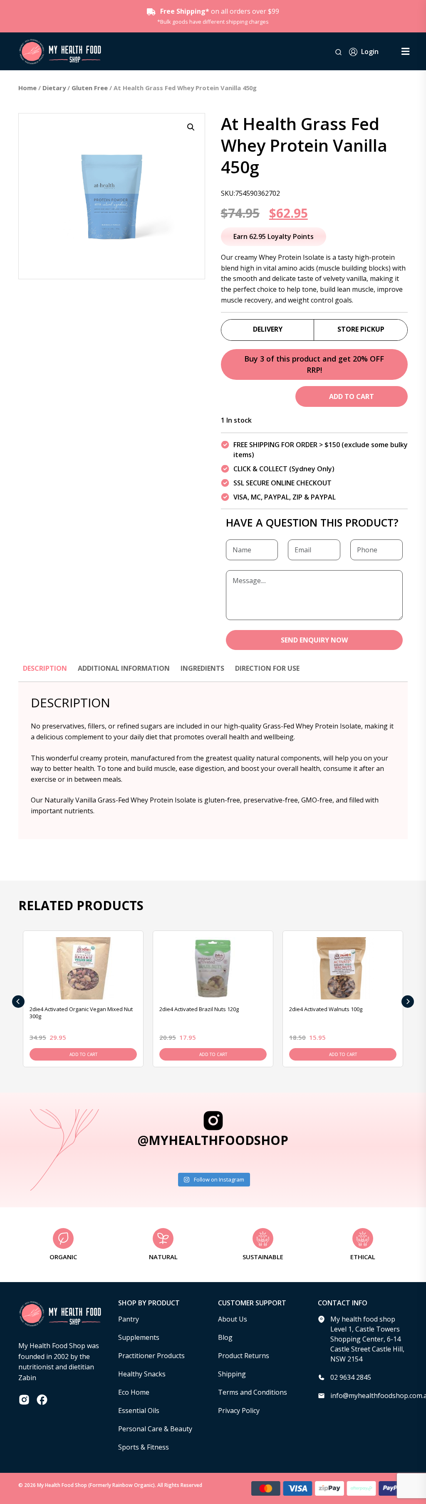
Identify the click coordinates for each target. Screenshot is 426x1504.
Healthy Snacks (142, 1373)
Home (27, 88)
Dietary (54, 88)
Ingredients (202, 668)
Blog (225, 1337)
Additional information (124, 668)
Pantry (128, 1319)
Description (45, 668)
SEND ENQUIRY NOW (314, 640)
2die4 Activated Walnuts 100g (325, 1009)
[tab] (45, 672)
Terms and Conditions (252, 1392)
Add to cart (351, 396)
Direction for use (267, 668)
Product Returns (243, 1355)
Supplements (138, 1337)
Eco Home (133, 1392)
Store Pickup (360, 329)
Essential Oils (138, 1410)
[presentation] (18, 1001)
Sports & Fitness (143, 1447)
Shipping (232, 1373)
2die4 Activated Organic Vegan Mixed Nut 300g (81, 1012)
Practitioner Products (151, 1355)
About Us (232, 1319)
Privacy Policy (239, 1410)
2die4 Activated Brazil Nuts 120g (199, 1009)
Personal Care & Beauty (155, 1428)
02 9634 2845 (350, 1377)
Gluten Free (90, 88)
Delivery (267, 329)
